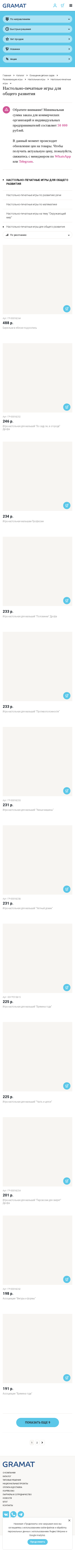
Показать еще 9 (37, 1422)
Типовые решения (12, 1480)
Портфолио (8, 1491)
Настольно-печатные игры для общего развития (35, 226)
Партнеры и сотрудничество (17, 1495)
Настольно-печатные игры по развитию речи (33, 195)
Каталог (20, 75)
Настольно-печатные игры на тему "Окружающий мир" (36, 215)
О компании (9, 1473)
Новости (7, 1498)
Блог (5, 1502)
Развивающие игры (13, 79)
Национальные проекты (15, 1484)
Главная (7, 75)
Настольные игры (36, 79)
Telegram (26, 161)
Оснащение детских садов (41, 75)
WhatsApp (63, 156)
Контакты (8, 1505)
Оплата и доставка (12, 1487)
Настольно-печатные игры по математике (31, 204)
